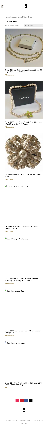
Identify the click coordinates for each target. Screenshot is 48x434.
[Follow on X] (30, 400)
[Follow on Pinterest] (22, 400)
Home (7, 17)
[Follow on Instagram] (17, 400)
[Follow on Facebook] (26, 400)
